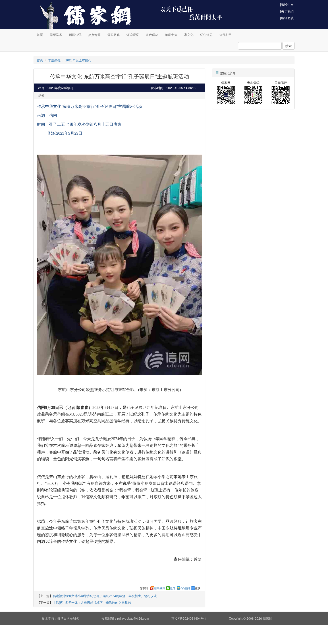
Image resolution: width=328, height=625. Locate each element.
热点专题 (94, 34)
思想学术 (56, 34)
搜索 (288, 46)
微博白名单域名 (68, 618)
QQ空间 (185, 588)
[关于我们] (287, 11)
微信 (172, 588)
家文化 (188, 34)
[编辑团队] (287, 18)
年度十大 (171, 34)
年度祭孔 (54, 60)
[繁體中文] (287, 4)
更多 (197, 588)
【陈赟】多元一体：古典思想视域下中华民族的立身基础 (92, 602)
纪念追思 (206, 34)
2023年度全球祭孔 (78, 60)
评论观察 (133, 34)
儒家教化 (113, 34)
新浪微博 (159, 588)
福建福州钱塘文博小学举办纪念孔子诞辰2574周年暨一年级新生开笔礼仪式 (105, 596)
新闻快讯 (75, 34)
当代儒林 (152, 34)
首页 (40, 34)
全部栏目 (225, 34)
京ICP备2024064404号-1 (189, 618)
